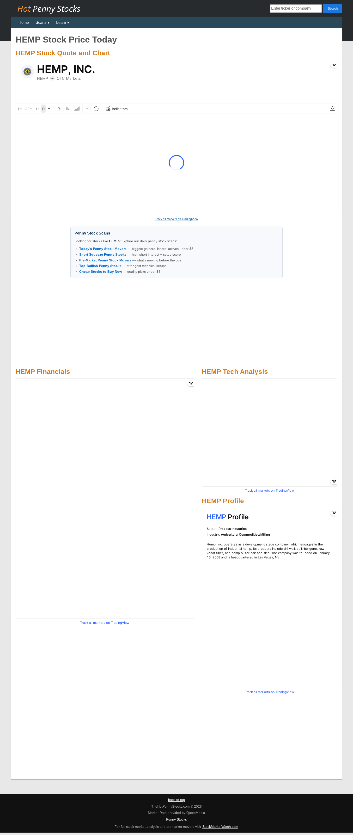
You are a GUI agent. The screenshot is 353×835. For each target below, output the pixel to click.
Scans (41, 22)
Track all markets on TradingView (176, 219)
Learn (61, 22)
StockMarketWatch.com (220, 827)
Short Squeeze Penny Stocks (103, 254)
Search (333, 8)
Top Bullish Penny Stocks (100, 266)
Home (23, 22)
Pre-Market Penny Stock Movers (105, 260)
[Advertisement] (176, 321)
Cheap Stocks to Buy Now (100, 271)
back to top (176, 800)
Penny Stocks (176, 819)
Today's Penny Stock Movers (103, 249)
